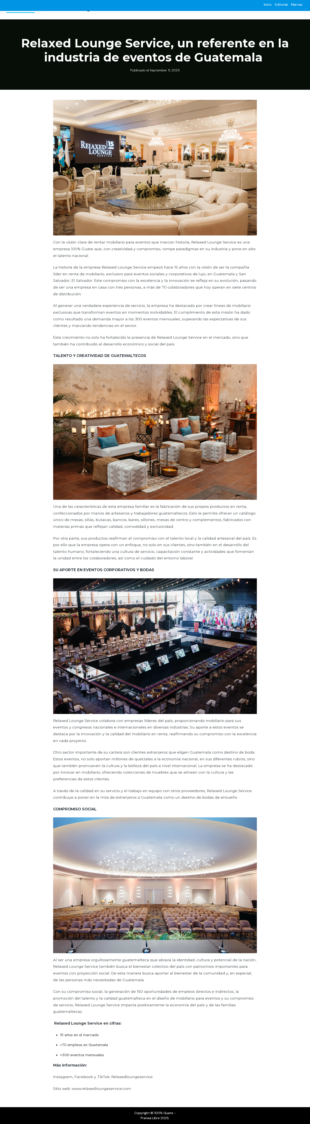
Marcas (296, 4)
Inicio (268, 4)
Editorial (281, 4)
